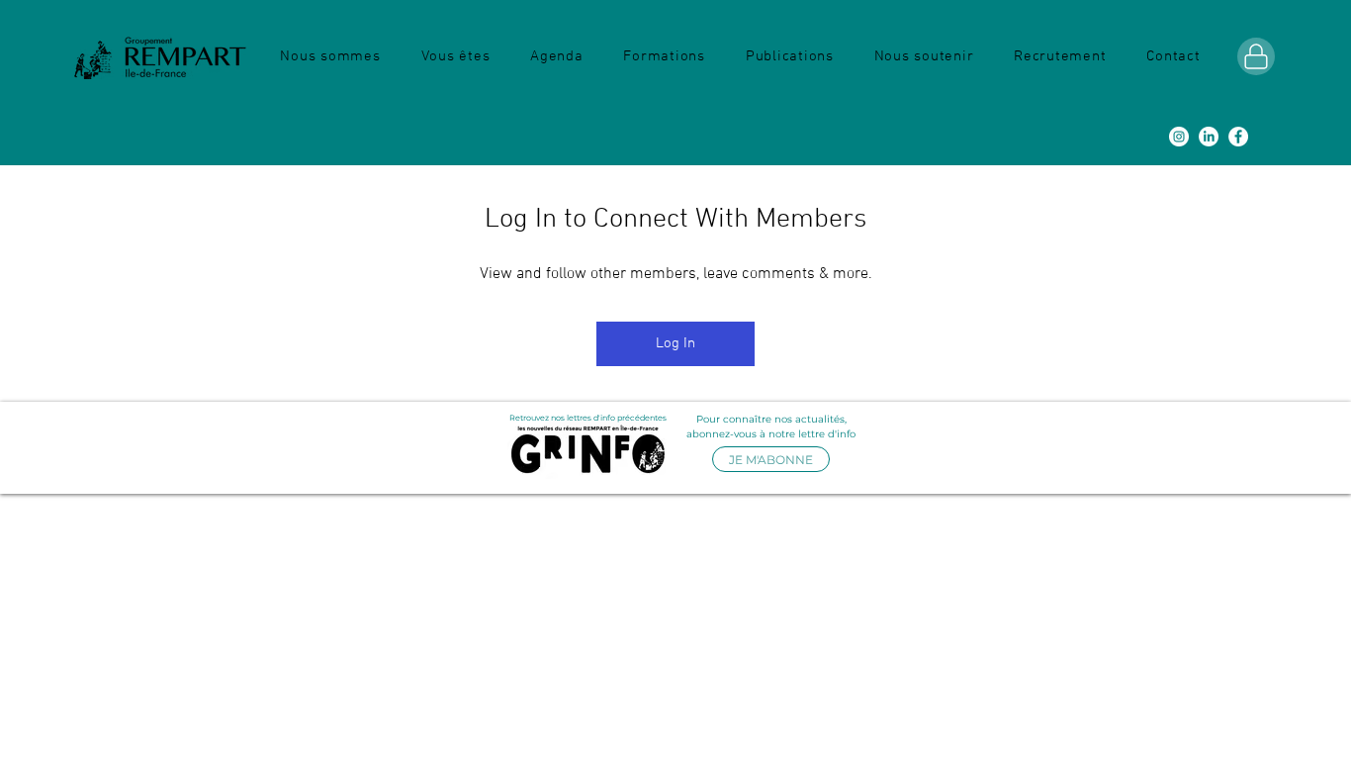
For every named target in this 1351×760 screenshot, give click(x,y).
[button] (330, 56)
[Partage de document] (1256, 56)
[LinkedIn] (1208, 136)
